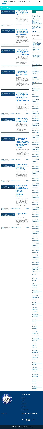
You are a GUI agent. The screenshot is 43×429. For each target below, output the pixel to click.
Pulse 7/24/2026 (36, 231)
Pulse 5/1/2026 (35, 190)
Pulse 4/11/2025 (36, 178)
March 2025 (35, 307)
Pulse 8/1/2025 (35, 238)
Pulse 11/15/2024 (36, 132)
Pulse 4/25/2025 (36, 185)
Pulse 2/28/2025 (36, 159)
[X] (31, 420)
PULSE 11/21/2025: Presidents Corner (21, 214)
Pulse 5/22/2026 (36, 197)
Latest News (35, 77)
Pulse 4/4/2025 (35, 188)
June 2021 (34, 383)
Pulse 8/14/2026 (36, 240)
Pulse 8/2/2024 (35, 245)
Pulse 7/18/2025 (36, 228)
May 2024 (34, 324)
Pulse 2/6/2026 (35, 161)
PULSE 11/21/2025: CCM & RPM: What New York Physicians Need (22, 73)
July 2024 (34, 321)
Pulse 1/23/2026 (36, 103)
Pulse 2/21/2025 (36, 156)
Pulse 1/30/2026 (36, 108)
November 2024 (35, 314)
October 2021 (35, 376)
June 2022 (34, 364)
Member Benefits (36, 79)
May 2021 (34, 384)
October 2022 (35, 357)
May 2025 (34, 304)
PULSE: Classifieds (35, 22)
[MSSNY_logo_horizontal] (6, 3)
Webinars (34, 274)
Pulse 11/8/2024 (36, 139)
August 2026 (35, 278)
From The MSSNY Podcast (36, 75)
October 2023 (35, 336)
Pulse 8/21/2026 (36, 247)
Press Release (35, 90)
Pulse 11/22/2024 (36, 135)
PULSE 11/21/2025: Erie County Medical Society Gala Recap (22, 120)
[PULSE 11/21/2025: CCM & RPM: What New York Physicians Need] (8, 72)
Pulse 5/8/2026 (35, 202)
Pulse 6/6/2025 (35, 219)
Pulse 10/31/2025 (36, 125)
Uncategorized (35, 272)
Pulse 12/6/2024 (36, 149)
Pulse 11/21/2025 (3, 25)
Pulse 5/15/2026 (36, 192)
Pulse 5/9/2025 (35, 204)
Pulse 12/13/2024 (36, 142)
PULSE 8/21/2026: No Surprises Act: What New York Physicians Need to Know (36, 27)
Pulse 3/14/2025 (36, 166)
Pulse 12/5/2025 (36, 147)
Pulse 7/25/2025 (36, 233)
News (34, 84)
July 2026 (34, 280)
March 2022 (35, 367)
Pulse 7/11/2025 (36, 223)
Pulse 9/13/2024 (36, 259)
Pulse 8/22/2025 (36, 248)
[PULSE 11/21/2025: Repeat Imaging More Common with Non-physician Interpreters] (8, 51)
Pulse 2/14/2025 (36, 152)
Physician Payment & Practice (18, 24)
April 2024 (35, 326)
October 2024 (35, 316)
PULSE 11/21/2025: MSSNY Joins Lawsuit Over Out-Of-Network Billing (22, 167)
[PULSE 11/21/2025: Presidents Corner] (8, 214)
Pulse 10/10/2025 (36, 113)
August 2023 (35, 340)
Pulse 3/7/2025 (35, 175)
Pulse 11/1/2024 (36, 128)
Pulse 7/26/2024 (36, 235)
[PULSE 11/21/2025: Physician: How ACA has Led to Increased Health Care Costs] (8, 31)
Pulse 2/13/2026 (36, 151)
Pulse (34, 94)
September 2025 (36, 297)
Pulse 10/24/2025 (36, 120)
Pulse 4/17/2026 (36, 180)
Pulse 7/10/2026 (36, 221)
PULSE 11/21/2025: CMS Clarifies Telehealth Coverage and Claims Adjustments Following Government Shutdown (22, 191)
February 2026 (35, 288)
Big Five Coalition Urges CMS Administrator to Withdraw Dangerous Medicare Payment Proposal (36, 20)
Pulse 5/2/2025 (35, 195)
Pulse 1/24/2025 (36, 104)
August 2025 (35, 299)
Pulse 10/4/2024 (36, 127)
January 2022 (35, 371)
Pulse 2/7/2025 (35, 163)
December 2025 (35, 292)
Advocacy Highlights (36, 64)
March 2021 (35, 388)
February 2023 (35, 350)
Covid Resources (36, 71)
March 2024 (35, 328)
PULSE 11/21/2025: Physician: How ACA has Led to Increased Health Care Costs (22, 32)
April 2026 (35, 285)
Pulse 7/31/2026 (36, 236)
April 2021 (35, 386)
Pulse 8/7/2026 (35, 252)
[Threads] (33, 420)
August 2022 (35, 360)
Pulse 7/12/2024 (36, 224)
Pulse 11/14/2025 (36, 130)
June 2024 (34, 323)
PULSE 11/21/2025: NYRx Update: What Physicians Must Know (22, 12)
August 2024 (35, 319)
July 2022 (34, 362)
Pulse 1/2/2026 (35, 101)
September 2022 (36, 359)
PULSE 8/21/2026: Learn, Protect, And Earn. (36, 24)
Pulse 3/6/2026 (35, 173)
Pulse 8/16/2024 (36, 243)
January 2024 (35, 331)
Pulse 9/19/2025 (36, 260)
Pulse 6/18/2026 (36, 209)
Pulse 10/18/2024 (36, 118)
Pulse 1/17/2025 (36, 99)
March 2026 (35, 287)
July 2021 (34, 381)
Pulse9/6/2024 (35, 269)
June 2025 (34, 302)
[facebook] (22, 420)
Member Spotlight (36, 80)
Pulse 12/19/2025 (36, 144)
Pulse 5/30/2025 (36, 200)
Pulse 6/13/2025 (36, 207)
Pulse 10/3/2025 (36, 123)
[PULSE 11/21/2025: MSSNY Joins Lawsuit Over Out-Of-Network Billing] (8, 165)
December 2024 (35, 312)
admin (3, 24)
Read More (27, 24)
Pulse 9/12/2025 (36, 257)
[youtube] (29, 420)
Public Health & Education (35, 92)
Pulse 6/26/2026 (36, 212)
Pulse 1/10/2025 (36, 96)
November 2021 (35, 374)
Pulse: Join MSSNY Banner (37, 23)
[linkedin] (26, 420)
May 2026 (34, 283)
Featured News (17, 113)
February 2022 (35, 369)
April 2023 (35, 347)
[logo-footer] (6, 394)
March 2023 (35, 348)
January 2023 (35, 352)
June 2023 (34, 343)
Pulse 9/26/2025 (36, 264)
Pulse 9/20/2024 (36, 262)
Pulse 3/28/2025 (36, 171)
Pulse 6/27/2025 (36, 214)
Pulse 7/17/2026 (36, 226)
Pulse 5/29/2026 (36, 199)
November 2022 (35, 355)
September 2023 (36, 338)
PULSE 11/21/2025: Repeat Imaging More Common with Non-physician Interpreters (22, 52)
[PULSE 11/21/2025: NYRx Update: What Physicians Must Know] (8, 12)
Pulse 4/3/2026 (35, 187)
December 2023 (35, 333)
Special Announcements (37, 271)
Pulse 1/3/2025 (35, 106)
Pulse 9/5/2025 (35, 267)
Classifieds (35, 69)
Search (35, 11)
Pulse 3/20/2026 (36, 168)
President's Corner (17, 227)
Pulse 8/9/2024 (35, 255)
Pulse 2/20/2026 (36, 154)
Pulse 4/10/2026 (36, 176)
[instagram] (24, 420)
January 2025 (35, 311)
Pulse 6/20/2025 (36, 211)
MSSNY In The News (36, 82)
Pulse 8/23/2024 (36, 250)
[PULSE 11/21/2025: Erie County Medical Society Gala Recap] (8, 119)
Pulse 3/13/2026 (36, 164)
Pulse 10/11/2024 (36, 115)
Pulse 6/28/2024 (36, 216)
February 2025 (35, 309)
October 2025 (35, 295)
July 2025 (34, 300)
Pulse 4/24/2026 (36, 183)
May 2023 (34, 345)
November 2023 (35, 335)
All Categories (12, 24)
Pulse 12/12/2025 (36, 140)
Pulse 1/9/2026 (35, 111)
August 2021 (35, 379)
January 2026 (35, 290)
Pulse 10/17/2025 (36, 116)
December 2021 (35, 372)
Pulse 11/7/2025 (36, 137)
